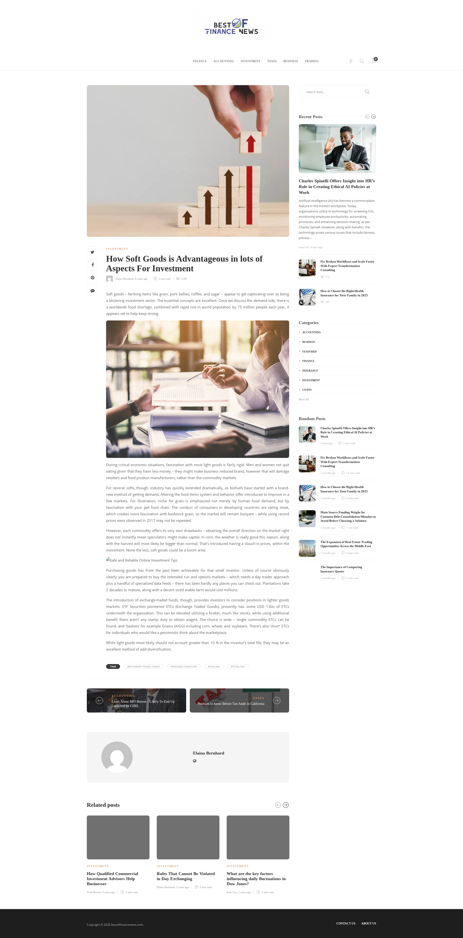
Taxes (272, 61)
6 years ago (141, 278)
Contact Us (345, 923)
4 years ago (108, 892)
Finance (200, 61)
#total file (238, 666)
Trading (312, 61)
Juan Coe (232, 892)
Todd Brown (94, 892)
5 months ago (328, 578)
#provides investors (184, 666)
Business (291, 61)
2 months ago (328, 472)
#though (214, 666)
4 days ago (316, 247)
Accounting (223, 61)
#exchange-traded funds (143, 666)
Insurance (310, 370)
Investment (250, 61)
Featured (309, 351)
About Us (368, 923)
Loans (307, 389)
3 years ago (244, 892)
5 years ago (182, 887)
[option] (118, 854)
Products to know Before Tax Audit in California (230, 704)
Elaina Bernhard (125, 278)
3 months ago (328, 527)
